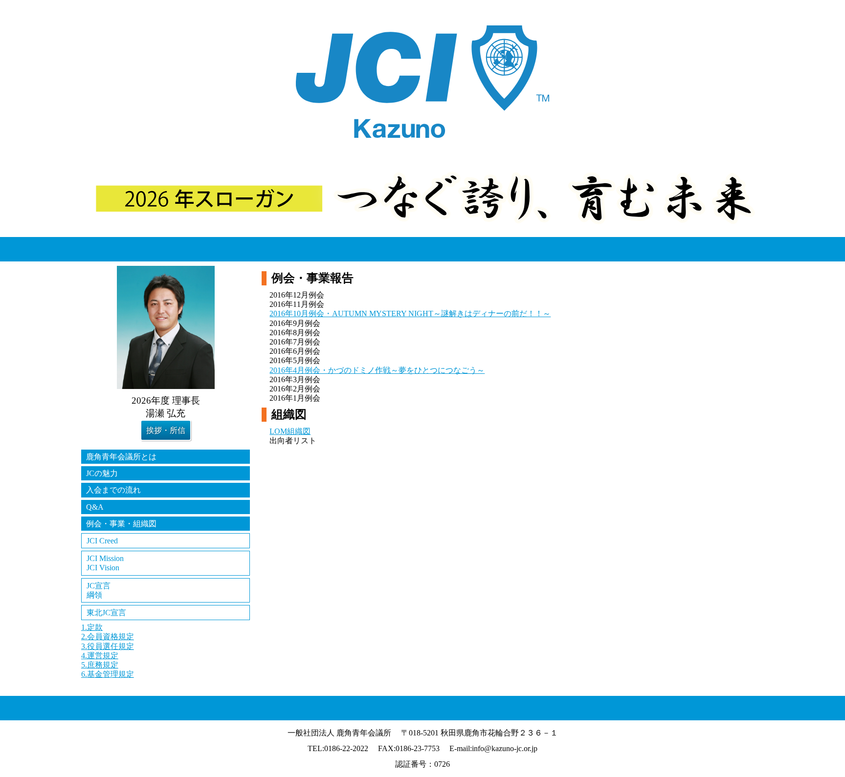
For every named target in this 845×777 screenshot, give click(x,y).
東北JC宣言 (106, 612)
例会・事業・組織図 (121, 523)
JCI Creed (102, 541)
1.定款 (92, 627)
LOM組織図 (290, 431)
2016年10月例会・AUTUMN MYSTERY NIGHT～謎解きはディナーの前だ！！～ (410, 313)
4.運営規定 (99, 655)
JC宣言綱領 (99, 590)
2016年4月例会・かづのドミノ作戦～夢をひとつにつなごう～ (377, 370)
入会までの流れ (113, 490)
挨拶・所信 (165, 430)
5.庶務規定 (99, 665)
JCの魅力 (102, 473)
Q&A (95, 507)
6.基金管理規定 (107, 674)
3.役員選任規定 (107, 646)
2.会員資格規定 (107, 636)
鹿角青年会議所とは (121, 457)
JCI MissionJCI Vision (105, 563)
